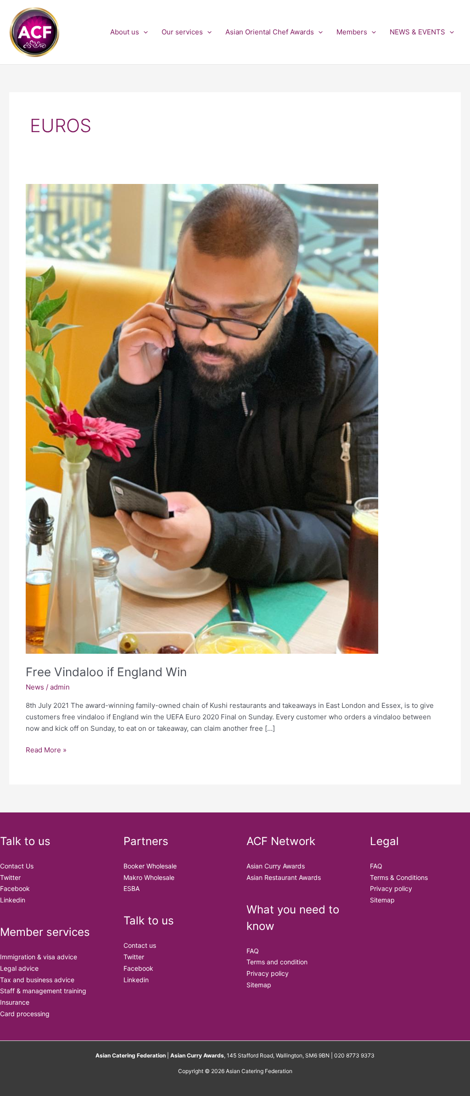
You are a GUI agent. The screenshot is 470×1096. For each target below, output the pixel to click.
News (35, 687)
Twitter (10, 877)
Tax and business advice (37, 980)
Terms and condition (277, 962)
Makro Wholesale (148, 877)
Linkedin (12, 900)
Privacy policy (267, 973)
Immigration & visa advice (38, 957)
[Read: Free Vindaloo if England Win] (202, 418)
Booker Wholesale (150, 866)
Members (351, 32)
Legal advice (19, 968)
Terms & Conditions (399, 877)
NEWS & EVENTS (417, 32)
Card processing (25, 1014)
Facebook (15, 888)
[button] (143, 32)
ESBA (131, 888)
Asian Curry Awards (275, 866)
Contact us (139, 945)
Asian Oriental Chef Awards (269, 32)
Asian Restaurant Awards (283, 877)
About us (124, 32)
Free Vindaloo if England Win (106, 672)
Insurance (14, 1002)
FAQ (252, 951)
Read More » (46, 749)
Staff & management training (43, 991)
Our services (182, 32)
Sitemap (258, 985)
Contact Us (17, 866)
